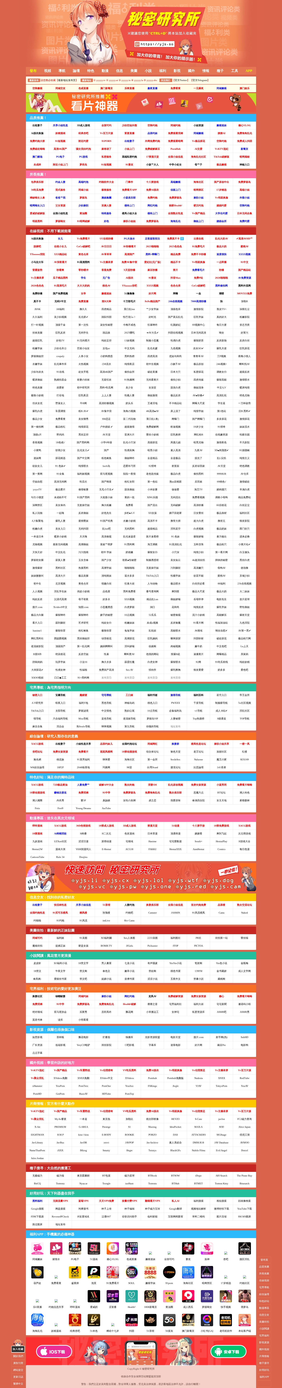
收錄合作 (126, 1376)
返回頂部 (156, 1376)
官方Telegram (200, 80)
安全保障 (136, 1376)
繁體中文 (18, 1383)
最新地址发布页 (67, 80)
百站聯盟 (146, 1376)
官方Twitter (181, 80)
